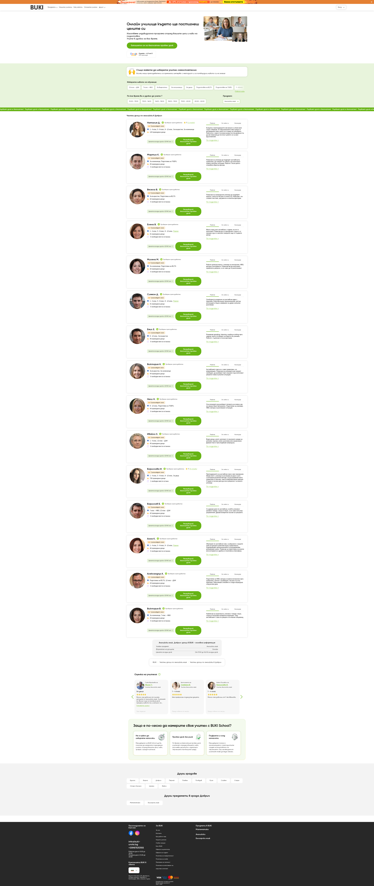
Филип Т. (148, 685)
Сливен (224, 780)
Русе (211, 780)
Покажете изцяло (143, 706)
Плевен (185, 780)
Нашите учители (65, 7)
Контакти (158, 833)
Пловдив (199, 780)
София (236, 780)
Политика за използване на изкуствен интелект (164, 867)
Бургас (132, 780)
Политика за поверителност (165, 856)
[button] (371, 2)
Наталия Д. (153, 123)
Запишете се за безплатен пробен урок (152, 45)
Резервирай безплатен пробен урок (188, 141)
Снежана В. (186, 685)
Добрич (158, 780)
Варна (145, 780)
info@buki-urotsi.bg (134, 843)
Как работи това (161, 836)
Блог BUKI (159, 846)
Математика (135, 803)
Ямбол (164, 786)
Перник (172, 780)
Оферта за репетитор (163, 849)
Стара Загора (135, 786)
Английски (200, 834)
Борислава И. (154, 469)
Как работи (78, 7)
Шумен (151, 786)
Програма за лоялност (163, 862)
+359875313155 (136, 848)
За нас (158, 830)
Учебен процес (160, 843)
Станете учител (90, 7)
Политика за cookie (162, 859)
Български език (153, 803)
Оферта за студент (162, 852)
